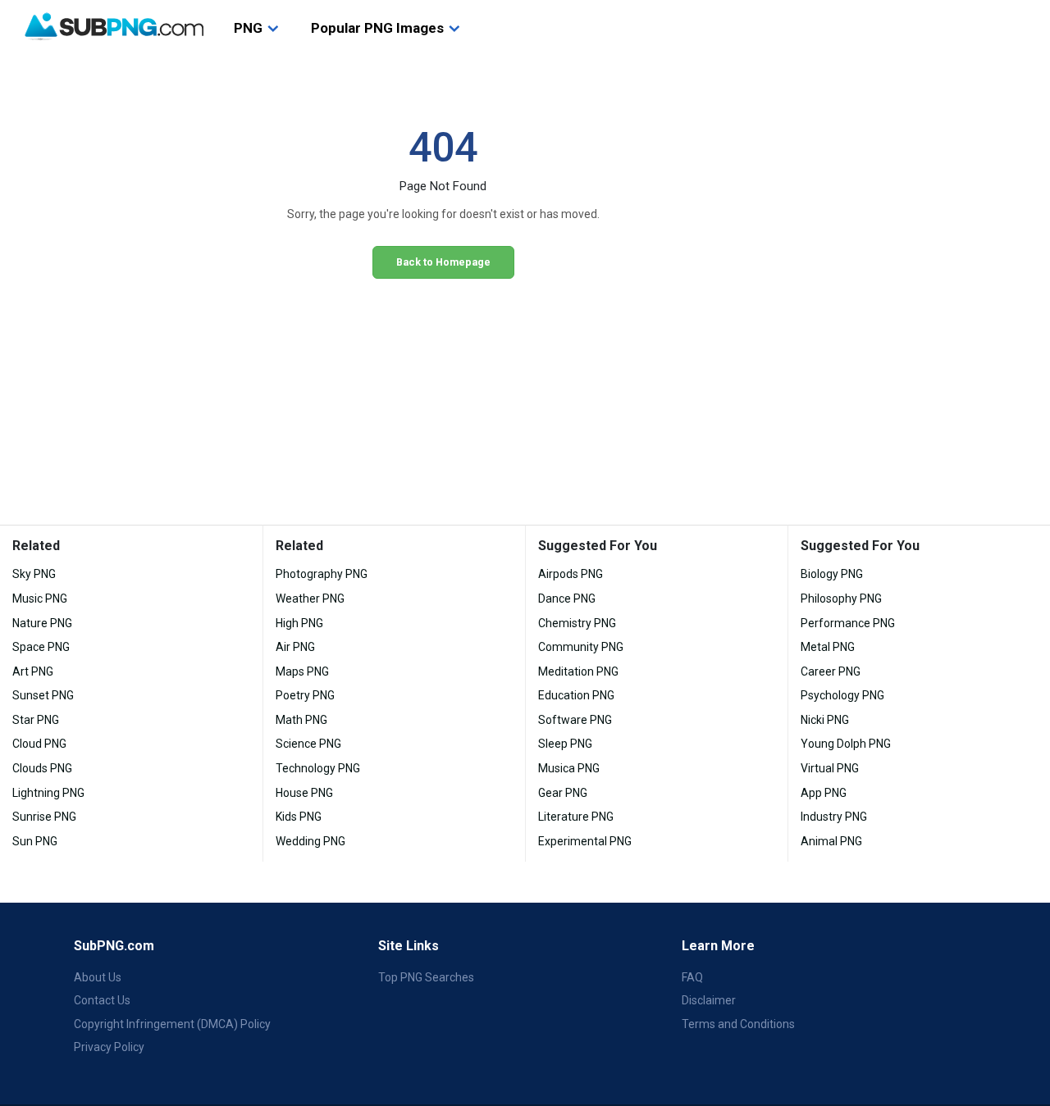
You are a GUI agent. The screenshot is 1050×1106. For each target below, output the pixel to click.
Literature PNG (576, 816)
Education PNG (576, 695)
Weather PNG (310, 598)
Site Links (408, 946)
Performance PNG (848, 623)
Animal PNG (831, 841)
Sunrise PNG (44, 816)
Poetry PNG (305, 695)
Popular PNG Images (377, 28)
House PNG (304, 792)
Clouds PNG (42, 768)
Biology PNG (832, 573)
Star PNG (35, 719)
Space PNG (41, 646)
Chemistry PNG (577, 623)
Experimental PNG (585, 841)
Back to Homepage (443, 262)
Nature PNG (42, 623)
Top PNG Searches (426, 977)
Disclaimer (709, 1000)
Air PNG (295, 646)
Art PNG (32, 671)
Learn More (718, 946)
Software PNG (575, 719)
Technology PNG (318, 768)
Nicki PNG (825, 719)
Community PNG (580, 646)
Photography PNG (322, 573)
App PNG (824, 792)
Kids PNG (299, 816)
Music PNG (39, 598)
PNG (248, 28)
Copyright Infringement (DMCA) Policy (172, 1024)
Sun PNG (34, 841)
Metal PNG (828, 646)
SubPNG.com (114, 946)
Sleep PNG (565, 743)
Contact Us (102, 1000)
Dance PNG (567, 598)
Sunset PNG (43, 695)
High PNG (299, 623)
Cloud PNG (39, 743)
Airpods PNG (570, 573)
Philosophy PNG (841, 598)
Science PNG (308, 743)
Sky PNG (34, 573)
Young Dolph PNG (846, 743)
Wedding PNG (310, 841)
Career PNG (831, 671)
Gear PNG (562, 792)
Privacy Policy (109, 1047)
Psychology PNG (842, 695)
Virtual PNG (830, 768)
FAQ (692, 977)
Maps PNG (302, 671)
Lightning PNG (48, 792)
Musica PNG (569, 768)
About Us (97, 977)
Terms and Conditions (738, 1024)
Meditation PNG (578, 671)
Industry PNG (834, 816)
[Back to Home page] (114, 27)
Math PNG (301, 719)
